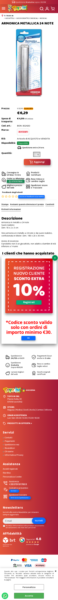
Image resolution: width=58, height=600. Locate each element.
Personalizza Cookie (12, 476)
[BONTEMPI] (23, 134)
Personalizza (29, 587)
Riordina (7, 473)
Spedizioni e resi (12, 444)
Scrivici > (14, 490)
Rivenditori (10, 448)
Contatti (8, 437)
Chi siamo (9, 451)
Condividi (49, 204)
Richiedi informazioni (11, 209)
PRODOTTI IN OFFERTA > (19, 423)
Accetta (29, 595)
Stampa (4, 204)
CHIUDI (56, 571)
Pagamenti (10, 441)
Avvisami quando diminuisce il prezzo (27, 204)
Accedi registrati (10, 469)
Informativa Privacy (14, 455)
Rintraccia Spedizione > (20, 497)
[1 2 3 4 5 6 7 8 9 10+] (37, 155)
